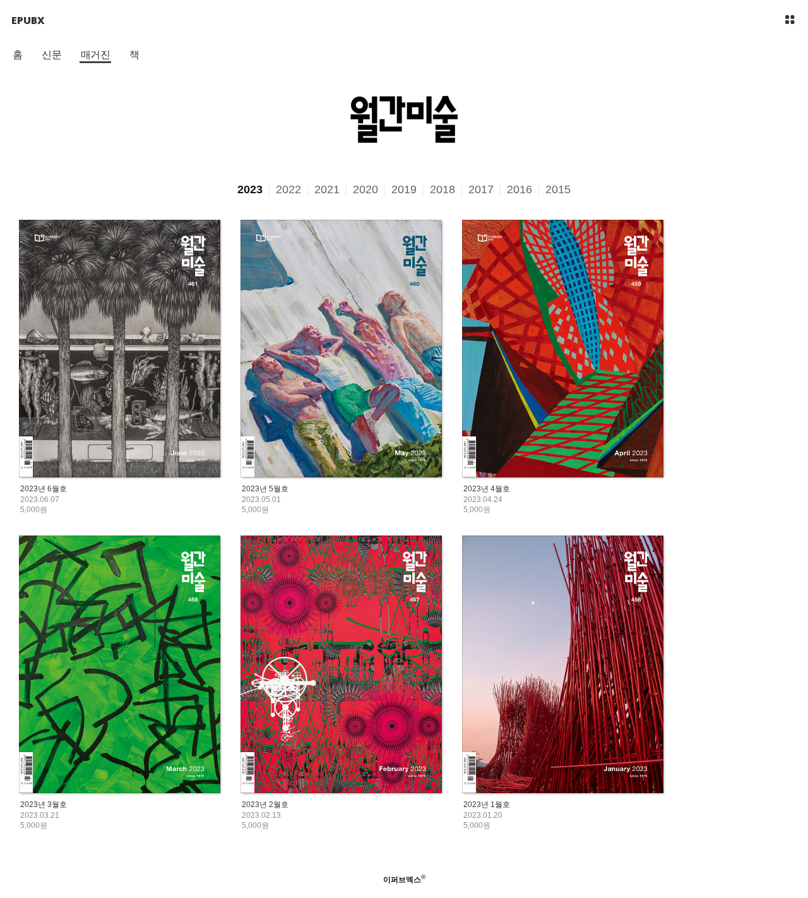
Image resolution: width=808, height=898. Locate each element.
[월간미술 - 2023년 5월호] (341, 350)
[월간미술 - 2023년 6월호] (119, 350)
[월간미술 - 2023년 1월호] (562, 666)
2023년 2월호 (265, 804)
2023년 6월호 (43, 488)
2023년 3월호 (43, 804)
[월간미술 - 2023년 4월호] (562, 350)
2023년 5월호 (265, 488)
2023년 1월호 (486, 804)
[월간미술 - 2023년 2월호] (341, 666)
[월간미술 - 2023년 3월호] (119, 666)
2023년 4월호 (486, 488)
